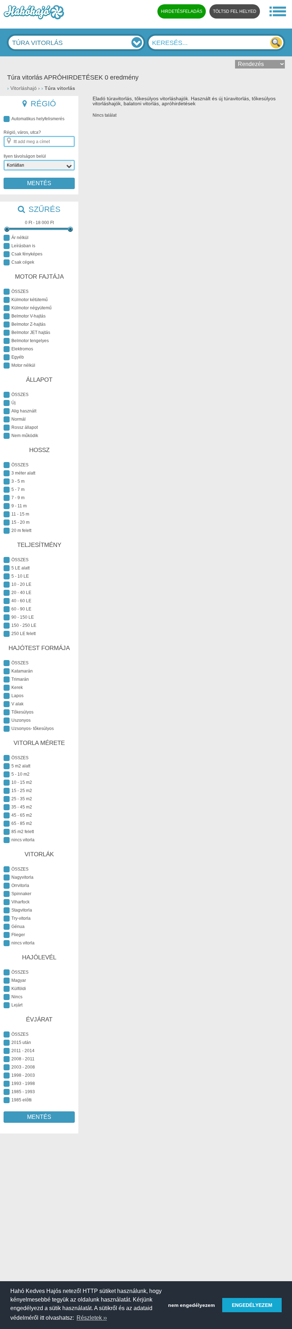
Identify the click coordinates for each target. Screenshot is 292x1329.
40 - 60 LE (21, 600)
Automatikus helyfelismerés (37, 118)
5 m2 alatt (20, 766)
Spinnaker (21, 893)
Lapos (17, 695)
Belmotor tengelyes (30, 340)
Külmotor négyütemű (31, 307)
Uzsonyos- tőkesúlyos (32, 728)
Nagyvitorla (22, 877)
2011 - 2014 (23, 1050)
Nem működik (24, 435)
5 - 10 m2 (20, 774)
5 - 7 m (18, 489)
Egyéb (17, 357)
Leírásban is (23, 245)
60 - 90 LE (21, 609)
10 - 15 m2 (21, 782)
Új (13, 402)
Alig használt (23, 411)
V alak (17, 703)
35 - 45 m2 (21, 807)
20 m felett (21, 530)
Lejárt (16, 1005)
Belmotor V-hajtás (28, 316)
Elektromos (22, 348)
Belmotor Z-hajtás (28, 324)
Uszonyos (21, 720)
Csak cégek (22, 262)
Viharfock (20, 901)
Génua (18, 926)
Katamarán (22, 671)
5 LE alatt (20, 567)
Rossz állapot (24, 427)
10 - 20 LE (21, 584)
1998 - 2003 (23, 1075)
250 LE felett (23, 633)
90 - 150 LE (22, 617)
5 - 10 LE (20, 576)
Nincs (16, 996)
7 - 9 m (18, 497)
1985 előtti (21, 1099)
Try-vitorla (21, 918)
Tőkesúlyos (22, 712)
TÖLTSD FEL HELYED (234, 11)
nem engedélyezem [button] (191, 1305)
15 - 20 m (20, 522)
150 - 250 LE (23, 625)
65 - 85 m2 (21, 823)
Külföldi (18, 988)
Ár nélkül (19, 237)
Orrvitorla (20, 885)
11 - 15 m (20, 514)
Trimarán (20, 679)
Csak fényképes (26, 254)
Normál (18, 419)
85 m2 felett (22, 831)
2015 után (21, 1042)
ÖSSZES (19, 291)
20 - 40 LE (21, 592)
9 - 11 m (19, 505)
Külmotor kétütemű (29, 299)
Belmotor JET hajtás (30, 332)
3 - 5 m (18, 481)
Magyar (18, 980)
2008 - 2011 (23, 1058)
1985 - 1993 (23, 1091)
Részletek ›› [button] (92, 1318)
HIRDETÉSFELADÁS (181, 11)
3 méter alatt (23, 473)
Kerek (17, 687)
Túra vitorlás (60, 88)
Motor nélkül (23, 365)
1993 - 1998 (23, 1083)
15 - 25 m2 (21, 790)
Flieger (18, 934)
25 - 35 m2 (21, 798)
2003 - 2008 (23, 1067)
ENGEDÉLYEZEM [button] (252, 1305)
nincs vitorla (23, 839)
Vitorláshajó (23, 88)
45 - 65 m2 (21, 815)
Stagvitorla (21, 910)
